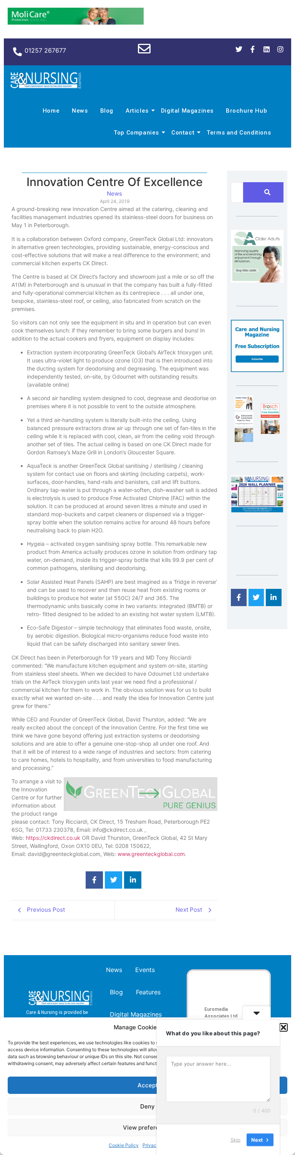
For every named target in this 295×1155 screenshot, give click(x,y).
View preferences (147, 1127)
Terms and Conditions (239, 132)
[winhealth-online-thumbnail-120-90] (244, 407)
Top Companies (136, 132)
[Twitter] (239, 49)
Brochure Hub (246, 110)
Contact (182, 132)
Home (51, 110)
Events (145, 970)
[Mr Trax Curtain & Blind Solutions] (244, 440)
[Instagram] (280, 49)
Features (148, 992)
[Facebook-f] (253, 49)
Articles (137, 110)
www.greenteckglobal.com (151, 854)
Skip (235, 1139)
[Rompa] (257, 280)
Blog (106, 110)
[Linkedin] (266, 49)
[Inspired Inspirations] (270, 431)
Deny (147, 1106)
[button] (283, 1027)
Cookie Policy (124, 1145)
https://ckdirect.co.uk (53, 837)
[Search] (267, 192)
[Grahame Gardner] (244, 423)
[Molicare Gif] (76, 22)
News (80, 110)
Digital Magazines (187, 110)
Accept (148, 1085)
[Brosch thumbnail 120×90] (270, 415)
